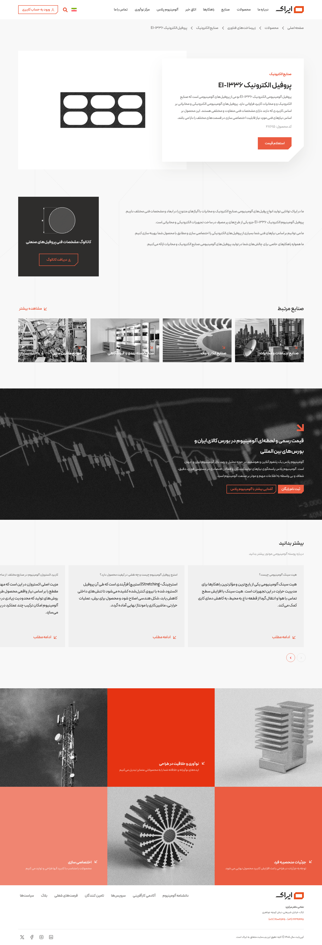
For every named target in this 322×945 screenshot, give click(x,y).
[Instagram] (41, 937)
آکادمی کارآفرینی (144, 895)
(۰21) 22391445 (295, 919)
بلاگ (44, 895)
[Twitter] (22, 937)
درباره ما (263, 9)
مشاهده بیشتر (30, 309)
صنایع (225, 9)
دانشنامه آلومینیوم (176, 895)
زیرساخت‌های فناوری (241, 28)
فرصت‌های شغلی (66, 895)
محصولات (244, 9)
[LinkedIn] (51, 937)
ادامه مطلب (281, 637)
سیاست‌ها (27, 895)
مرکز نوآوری (142, 9)
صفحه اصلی (295, 28)
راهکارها (208, 9)
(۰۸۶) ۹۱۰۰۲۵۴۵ (277, 919)
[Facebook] (32, 937)
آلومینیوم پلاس (167, 9)
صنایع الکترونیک (207, 28)
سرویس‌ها (118, 895)
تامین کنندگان (94, 895)
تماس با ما (121, 9)
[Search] (65, 9)
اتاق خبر (190, 9)
